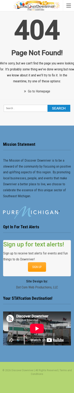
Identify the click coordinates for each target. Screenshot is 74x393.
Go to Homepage (38, 91)
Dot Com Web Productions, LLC (37, 287)
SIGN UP (37, 267)
